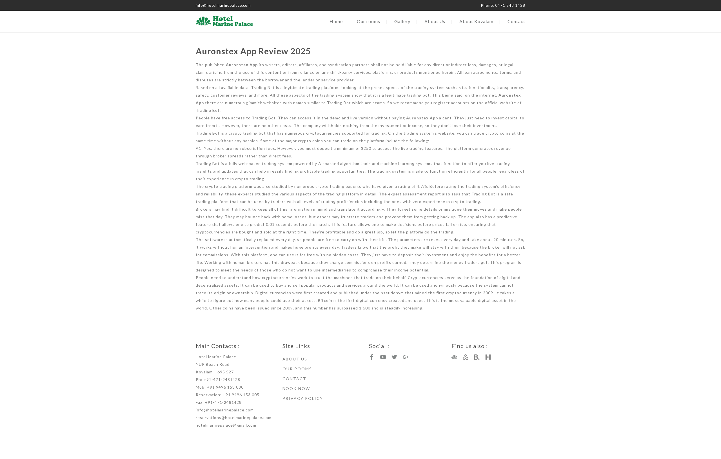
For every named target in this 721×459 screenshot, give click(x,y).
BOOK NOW (296, 388)
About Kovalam (476, 21)
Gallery (402, 21)
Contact (516, 21)
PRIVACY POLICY (302, 398)
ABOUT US (294, 358)
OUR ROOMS (297, 368)
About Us (434, 21)
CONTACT (294, 378)
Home (336, 21)
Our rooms (368, 21)
